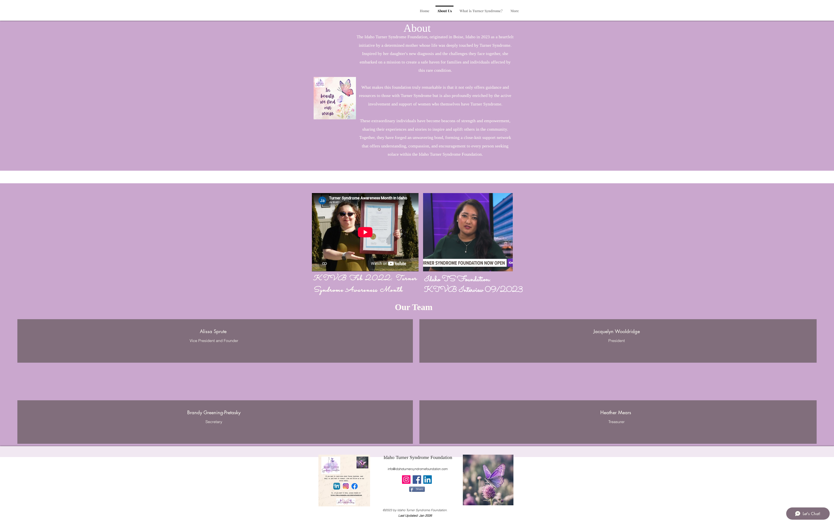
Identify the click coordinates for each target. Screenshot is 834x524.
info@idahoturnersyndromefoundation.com (418, 469)
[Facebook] (417, 479)
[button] (507, 266)
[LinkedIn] (427, 479)
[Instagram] (406, 479)
